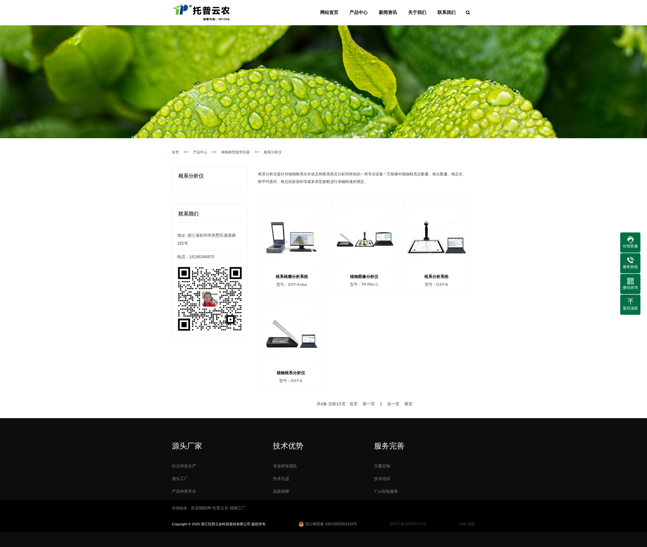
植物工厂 (238, 508)
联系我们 (446, 12)
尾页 (408, 404)
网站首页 (329, 12)
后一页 (393, 404)
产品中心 (359, 12)
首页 (175, 152)
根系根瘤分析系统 (292, 276)
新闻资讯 (388, 12)
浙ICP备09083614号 (408, 524)
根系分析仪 (273, 152)
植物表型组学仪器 (235, 152)
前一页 (369, 404)
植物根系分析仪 (291, 373)
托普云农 (220, 508)
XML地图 (467, 524)
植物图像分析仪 (364, 276)
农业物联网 (201, 508)
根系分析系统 (436, 276)
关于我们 (417, 12)
